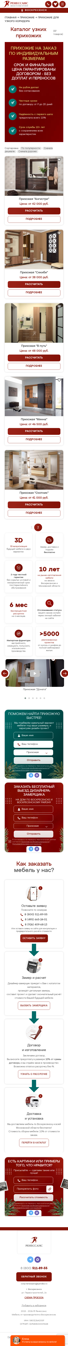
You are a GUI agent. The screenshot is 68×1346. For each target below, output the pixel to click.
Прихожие (27, 17)
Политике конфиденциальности (35, 768)
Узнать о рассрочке (34, 1074)
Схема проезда (34, 1298)
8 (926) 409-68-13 (36, 924)
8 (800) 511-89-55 (36, 914)
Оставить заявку (34, 938)
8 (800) (34, 1268)
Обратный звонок (34, 1277)
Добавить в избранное (34, 1306)
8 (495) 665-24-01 (36, 919)
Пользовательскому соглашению (26, 770)
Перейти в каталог (34, 1143)
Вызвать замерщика (34, 1006)
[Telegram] (31, 776)
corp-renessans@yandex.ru (34, 1284)
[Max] (36, 776)
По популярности (30, 148)
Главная (10, 17)
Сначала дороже (28, 151)
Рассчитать (34, 211)
